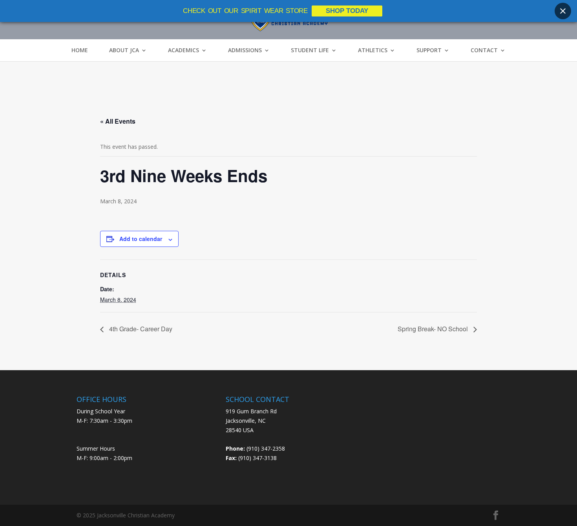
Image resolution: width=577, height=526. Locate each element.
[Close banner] (563, 11)
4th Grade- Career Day (140, 328)
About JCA (124, 50)
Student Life (310, 50)
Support (429, 50)
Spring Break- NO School (433, 328)
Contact (484, 50)
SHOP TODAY (347, 11)
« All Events (117, 121)
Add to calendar (140, 239)
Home (79, 50)
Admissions (245, 50)
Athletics (372, 50)
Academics (183, 50)
